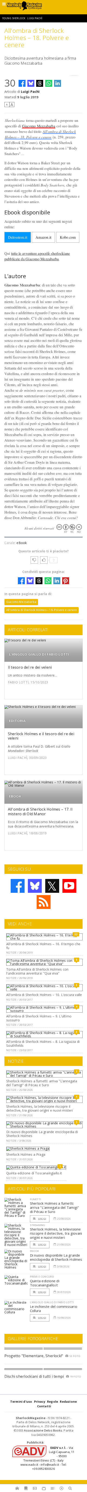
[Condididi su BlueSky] (31, 83)
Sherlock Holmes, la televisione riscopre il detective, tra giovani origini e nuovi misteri (39, 1108)
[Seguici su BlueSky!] (35, 886)
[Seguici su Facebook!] (18, 886)
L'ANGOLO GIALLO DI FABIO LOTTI (39, 654)
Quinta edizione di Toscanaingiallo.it (34, 1173)
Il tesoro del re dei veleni (30, 667)
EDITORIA (17, 720)
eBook (21, 543)
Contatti (44, 1406)
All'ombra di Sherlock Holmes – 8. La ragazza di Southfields (43, 1043)
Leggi (41, 1219)
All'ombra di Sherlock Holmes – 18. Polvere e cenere (41, 610)
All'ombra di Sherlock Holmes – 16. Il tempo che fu (43, 946)
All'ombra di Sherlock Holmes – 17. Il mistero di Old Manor (40, 811)
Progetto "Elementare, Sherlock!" (33, 1355)
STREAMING (37, 1225)
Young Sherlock (13, 18)
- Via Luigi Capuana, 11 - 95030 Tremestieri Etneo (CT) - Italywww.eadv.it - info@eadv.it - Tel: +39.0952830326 (47, 1458)
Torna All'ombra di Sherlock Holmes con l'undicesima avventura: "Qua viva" (37, 971)
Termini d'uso (21, 1401)
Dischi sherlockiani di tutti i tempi (34, 1376)
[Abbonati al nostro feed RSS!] (44, 902)
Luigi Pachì (34, 18)
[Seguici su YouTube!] (69, 886)
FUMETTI (35, 1199)
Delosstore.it (17, 237)
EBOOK (15, 796)
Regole (52, 1401)
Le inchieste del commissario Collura (53, 1308)
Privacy (39, 1401)
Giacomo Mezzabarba (38, 125)
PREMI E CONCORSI (42, 1276)
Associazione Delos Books (43, 1430)
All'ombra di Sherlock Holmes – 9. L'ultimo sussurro (38, 1018)
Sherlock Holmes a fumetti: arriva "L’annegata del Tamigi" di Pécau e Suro (41, 1083)
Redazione (68, 1401)
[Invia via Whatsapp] (49, 83)
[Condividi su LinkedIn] (57, 83)
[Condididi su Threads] (40, 83)
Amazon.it (43, 237)
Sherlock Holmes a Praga (25, 1154)
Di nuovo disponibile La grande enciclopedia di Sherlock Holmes (42, 1134)
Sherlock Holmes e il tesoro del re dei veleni (41, 736)
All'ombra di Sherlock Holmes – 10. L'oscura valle (44, 995)
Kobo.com (68, 237)
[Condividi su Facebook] (22, 83)
